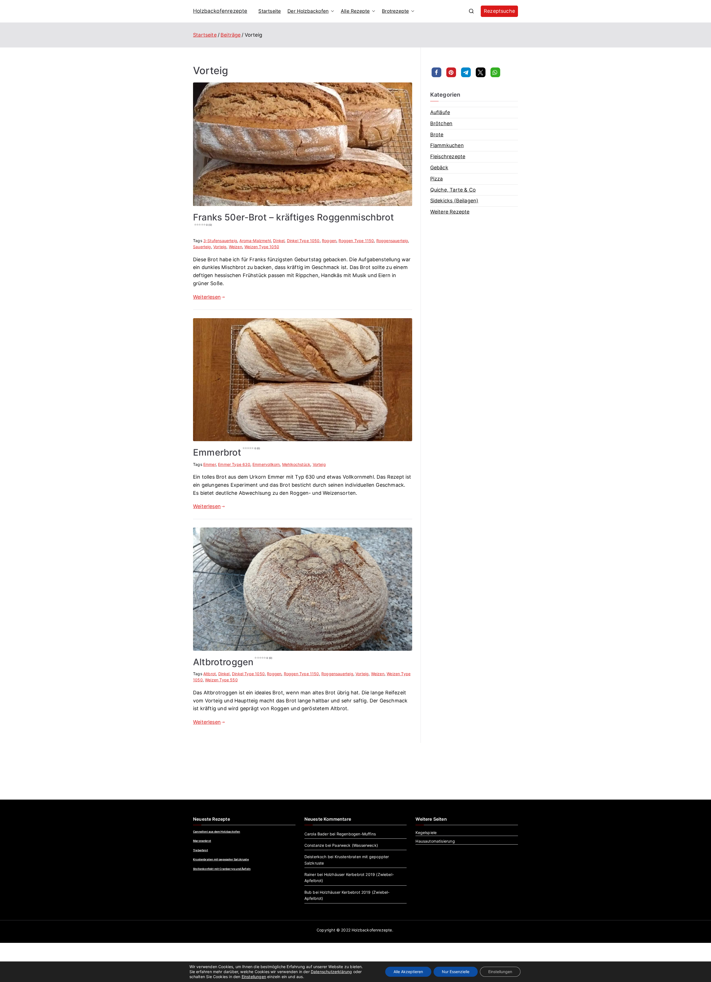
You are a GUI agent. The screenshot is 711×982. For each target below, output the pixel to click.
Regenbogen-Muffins (356, 834)
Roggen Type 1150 (356, 240)
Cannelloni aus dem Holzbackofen (216, 831)
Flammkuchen (447, 145)
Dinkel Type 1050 (303, 240)
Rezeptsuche (499, 11)
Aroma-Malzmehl (255, 240)
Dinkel (278, 240)
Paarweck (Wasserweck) (355, 845)
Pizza (436, 179)
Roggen (329, 240)
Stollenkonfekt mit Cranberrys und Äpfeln (222, 868)
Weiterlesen (207, 297)
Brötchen (441, 123)
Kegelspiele (426, 832)
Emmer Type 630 (234, 464)
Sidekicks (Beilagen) (454, 201)
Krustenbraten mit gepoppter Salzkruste (221, 859)
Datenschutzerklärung (331, 971)
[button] (331, 11)
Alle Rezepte (355, 11)
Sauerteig (202, 246)
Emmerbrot (226, 452)
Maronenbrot (202, 840)
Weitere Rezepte (450, 212)
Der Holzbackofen (308, 11)
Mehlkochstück (296, 464)
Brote (437, 134)
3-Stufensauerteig (220, 240)
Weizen (235, 246)
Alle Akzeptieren (408, 971)
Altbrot (209, 673)
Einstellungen (254, 976)
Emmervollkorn (266, 464)
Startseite (269, 11)
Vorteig (219, 246)
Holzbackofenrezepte (220, 11)
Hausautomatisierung (435, 841)
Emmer (209, 464)
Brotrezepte (395, 11)
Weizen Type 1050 (261, 246)
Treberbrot (200, 850)
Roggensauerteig (392, 240)
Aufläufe (440, 112)
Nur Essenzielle (455, 971)
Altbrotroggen (232, 662)
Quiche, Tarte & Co (453, 190)
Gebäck (439, 167)
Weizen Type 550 (221, 679)
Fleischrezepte (447, 156)
